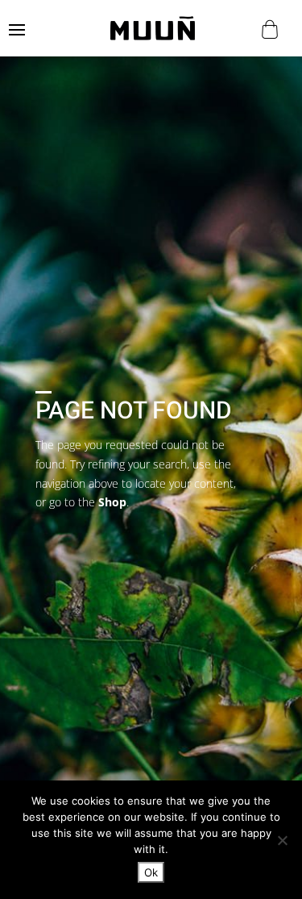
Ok (151, 872)
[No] (282, 840)
